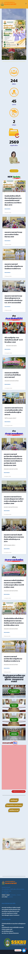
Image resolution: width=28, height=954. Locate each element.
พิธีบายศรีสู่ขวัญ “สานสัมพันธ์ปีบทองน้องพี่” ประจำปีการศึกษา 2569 (14, 340)
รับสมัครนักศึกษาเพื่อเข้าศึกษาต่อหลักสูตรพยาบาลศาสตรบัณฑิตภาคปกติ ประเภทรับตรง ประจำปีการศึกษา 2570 (13, 200)
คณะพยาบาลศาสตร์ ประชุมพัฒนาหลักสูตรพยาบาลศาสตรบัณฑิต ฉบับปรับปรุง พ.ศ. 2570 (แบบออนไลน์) (13, 299)
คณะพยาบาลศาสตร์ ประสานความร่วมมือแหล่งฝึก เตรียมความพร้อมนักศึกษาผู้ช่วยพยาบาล (14, 411)
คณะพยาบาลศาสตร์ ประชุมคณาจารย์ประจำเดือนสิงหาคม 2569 (13, 234)
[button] (4, 34)
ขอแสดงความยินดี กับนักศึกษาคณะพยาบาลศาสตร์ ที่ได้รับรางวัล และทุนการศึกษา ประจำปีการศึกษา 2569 (14, 583)
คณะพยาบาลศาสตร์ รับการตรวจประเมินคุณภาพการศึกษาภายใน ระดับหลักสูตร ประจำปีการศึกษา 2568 (14, 500)
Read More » (8, 209)
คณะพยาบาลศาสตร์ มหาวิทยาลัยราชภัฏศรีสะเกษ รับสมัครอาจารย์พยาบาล (14, 266)
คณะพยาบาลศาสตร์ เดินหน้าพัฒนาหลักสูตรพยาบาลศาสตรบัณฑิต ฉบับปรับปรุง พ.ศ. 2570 (14, 538)
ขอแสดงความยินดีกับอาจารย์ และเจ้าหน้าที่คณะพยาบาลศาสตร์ (13, 375)
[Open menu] (26, 3)
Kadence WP (18, 951)
